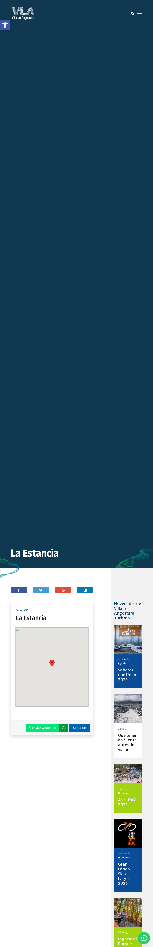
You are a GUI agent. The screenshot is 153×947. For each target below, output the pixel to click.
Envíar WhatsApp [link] (43, 728)
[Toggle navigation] (139, 14)
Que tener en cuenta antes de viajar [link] (127, 742)
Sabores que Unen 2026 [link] (127, 674)
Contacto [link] (79, 728)
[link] (5, 25)
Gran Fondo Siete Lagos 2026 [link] (124, 874)
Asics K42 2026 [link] (127, 802)
